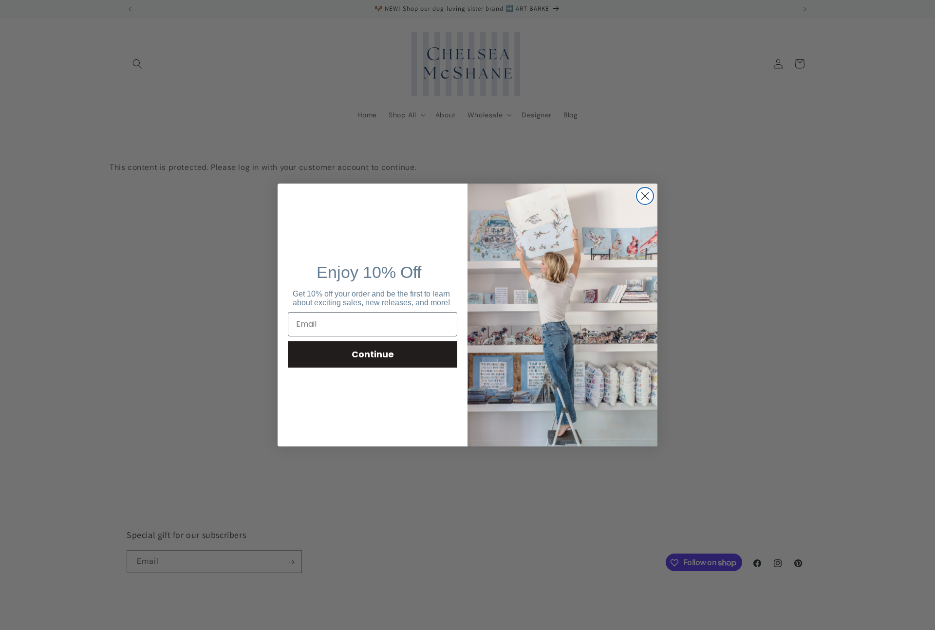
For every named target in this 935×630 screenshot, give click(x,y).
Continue (373, 354)
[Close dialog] (645, 195)
